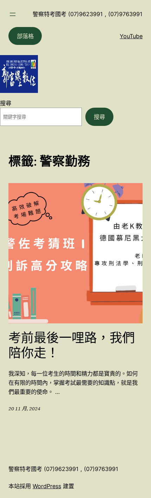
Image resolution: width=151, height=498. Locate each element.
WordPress (47, 486)
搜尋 (5, 103)
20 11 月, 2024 (24, 408)
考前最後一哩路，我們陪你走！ (71, 345)
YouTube (131, 36)
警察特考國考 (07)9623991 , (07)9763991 (88, 14)
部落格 (25, 36)
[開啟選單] (12, 14)
